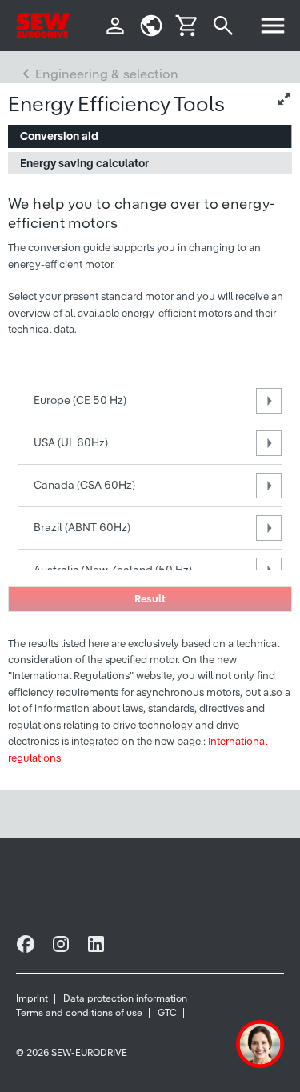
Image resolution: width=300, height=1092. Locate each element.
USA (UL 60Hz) (71, 442)
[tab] (150, 136)
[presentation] (149, 136)
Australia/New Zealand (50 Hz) (113, 570)
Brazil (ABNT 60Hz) (82, 527)
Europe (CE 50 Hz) (80, 400)
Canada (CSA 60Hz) (84, 485)
